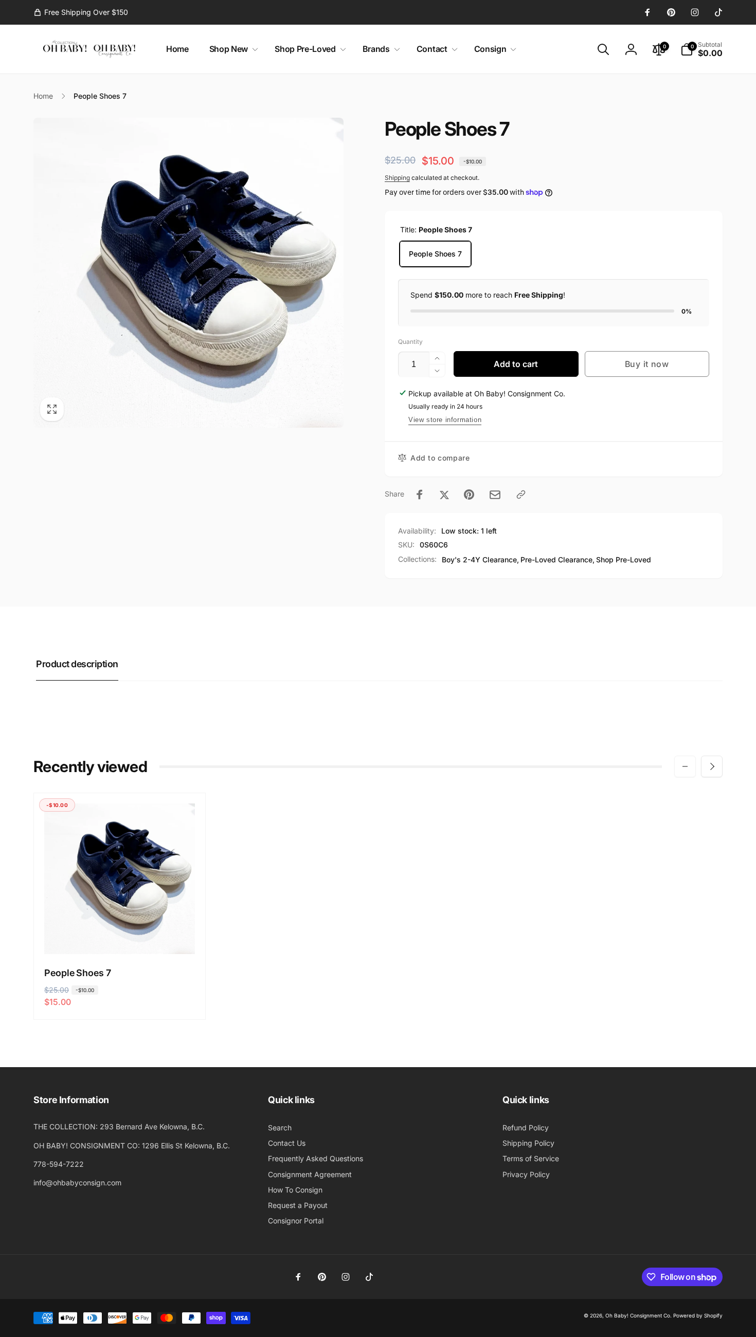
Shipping (397, 177)
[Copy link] (521, 494)
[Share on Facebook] (420, 494)
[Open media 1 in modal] (188, 273)
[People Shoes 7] (120, 935)
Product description (77, 663)
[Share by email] (495, 494)
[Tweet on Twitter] (444, 494)
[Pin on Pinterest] (469, 494)
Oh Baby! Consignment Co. (638, 1315)
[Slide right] (712, 766)
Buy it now (647, 364)
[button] (232, 49)
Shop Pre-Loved (623, 559)
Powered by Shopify (698, 1315)
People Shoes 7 (435, 253)
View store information (444, 420)
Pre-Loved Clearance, (557, 559)
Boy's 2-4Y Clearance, (480, 559)
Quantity (410, 341)
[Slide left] (685, 766)
